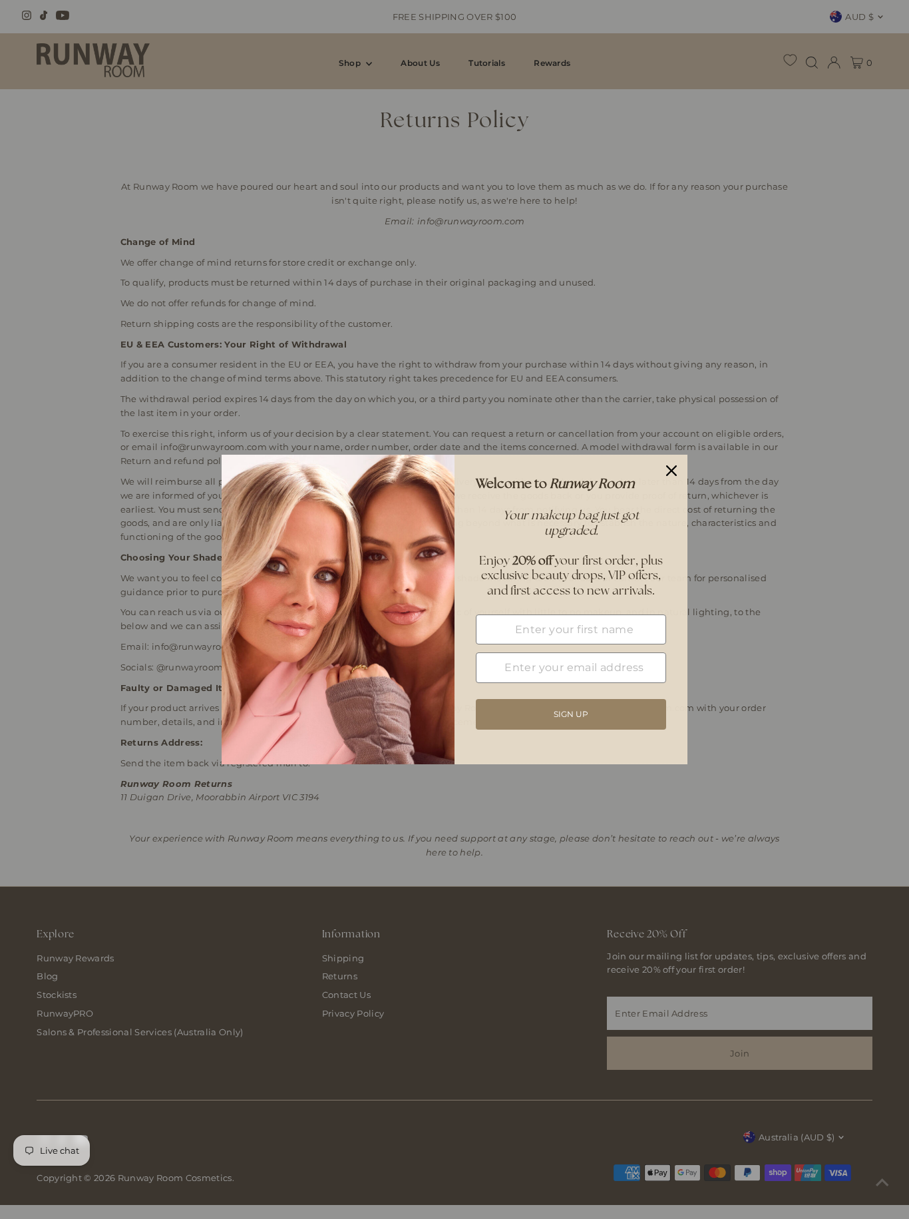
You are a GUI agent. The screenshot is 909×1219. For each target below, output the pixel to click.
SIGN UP (571, 714)
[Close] (671, 471)
